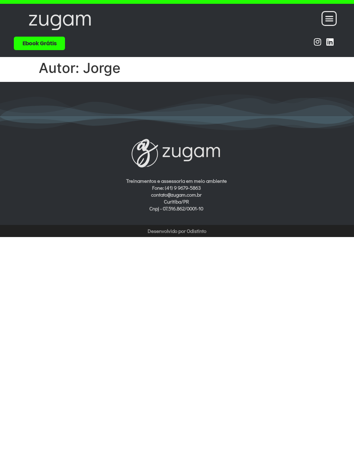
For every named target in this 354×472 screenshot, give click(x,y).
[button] (329, 18)
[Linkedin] (330, 42)
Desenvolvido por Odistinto (177, 230)
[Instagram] (318, 42)
